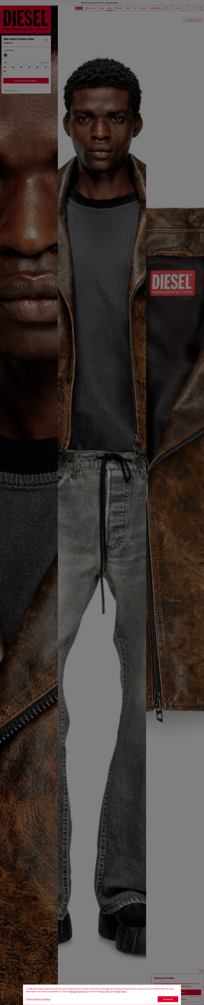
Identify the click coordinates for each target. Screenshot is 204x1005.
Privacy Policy (104, 991)
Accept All (167, 999)
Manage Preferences (78, 991)
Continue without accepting (38, 999)
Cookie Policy (120, 991)
